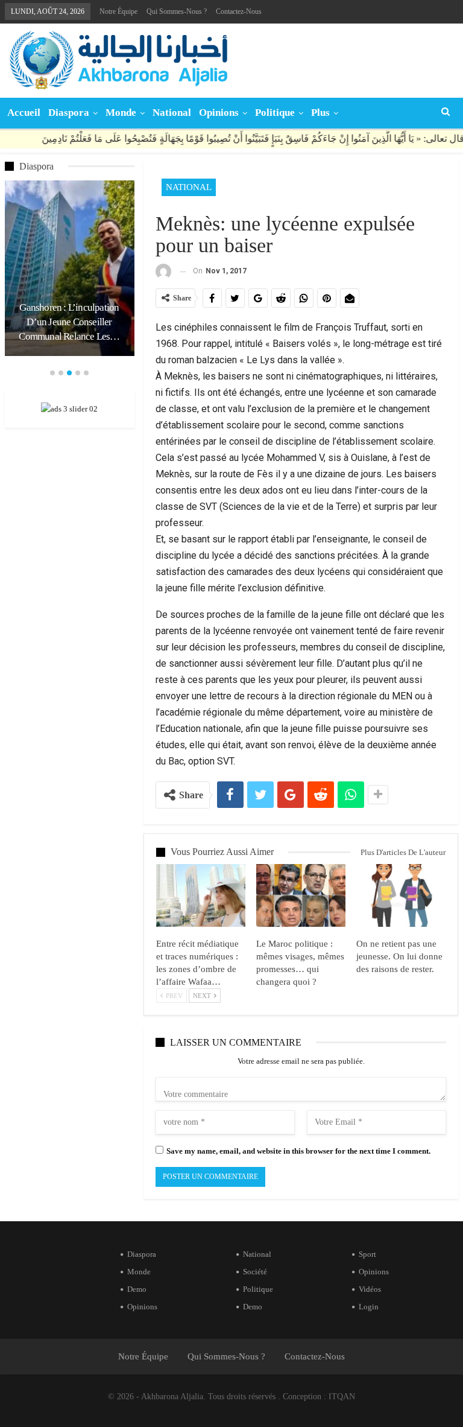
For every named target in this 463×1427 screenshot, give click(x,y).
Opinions (219, 112)
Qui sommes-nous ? (176, 11)
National (172, 112)
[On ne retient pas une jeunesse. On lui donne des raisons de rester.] (401, 895)
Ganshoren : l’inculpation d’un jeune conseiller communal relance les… (69, 322)
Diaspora (68, 112)
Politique (275, 112)
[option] (69, 268)
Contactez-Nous (239, 11)
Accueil (23, 112)
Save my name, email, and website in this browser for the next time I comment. (298, 1150)
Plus (320, 112)
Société (255, 1271)
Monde (121, 112)
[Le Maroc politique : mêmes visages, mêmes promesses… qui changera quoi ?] (300, 895)
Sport (367, 1254)
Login (369, 1306)
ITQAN (342, 1396)
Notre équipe (118, 11)
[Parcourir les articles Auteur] (163, 271)
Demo (136, 1289)
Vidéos (370, 1289)
